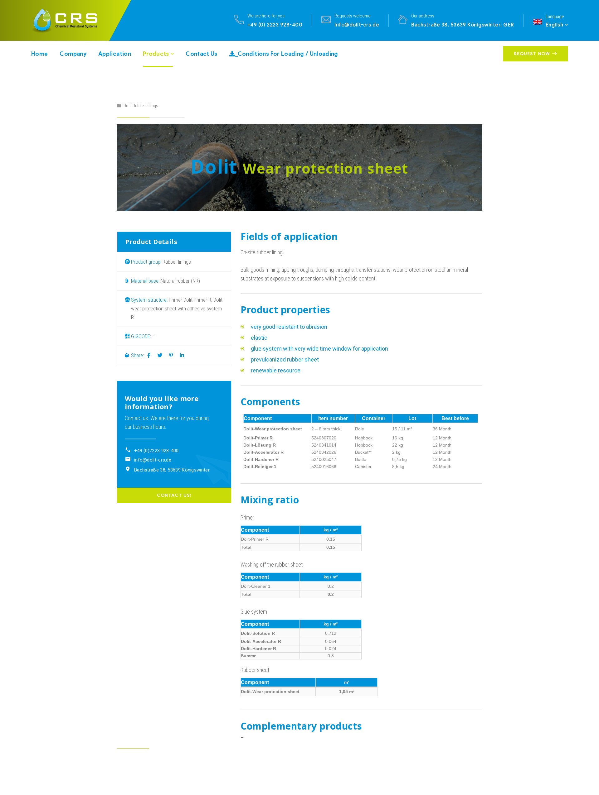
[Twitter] (159, 355)
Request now (532, 53)
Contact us (201, 53)
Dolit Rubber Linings (141, 105)
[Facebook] (148, 355)
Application (114, 53)
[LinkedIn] (182, 355)
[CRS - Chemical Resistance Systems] (70, 20)
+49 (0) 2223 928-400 (275, 25)
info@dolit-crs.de (356, 25)
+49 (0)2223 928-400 (156, 450)
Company (73, 53)
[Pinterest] (171, 355)
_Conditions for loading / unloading (286, 53)
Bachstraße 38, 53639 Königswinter (172, 470)
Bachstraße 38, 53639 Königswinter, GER (462, 25)
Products (156, 53)
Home (39, 53)
